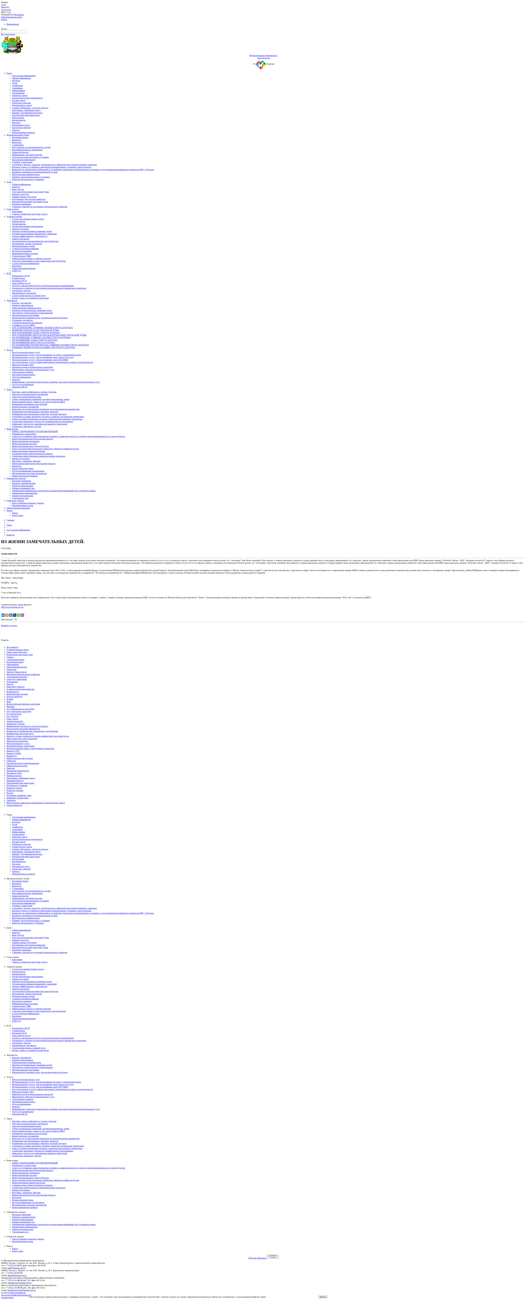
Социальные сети (20, 498)
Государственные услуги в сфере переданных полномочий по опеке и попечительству (52, 362)
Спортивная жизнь (15, 659)
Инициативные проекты (23, 132)
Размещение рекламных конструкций (29, 404)
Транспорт (11, 669)
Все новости (12, 647)
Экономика (17, 88)
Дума (9, 182)
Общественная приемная (23, 268)
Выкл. (21, 14)
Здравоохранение (15, 721)
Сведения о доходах (21, 290)
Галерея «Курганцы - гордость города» (30, 108)
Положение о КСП (21, 276)
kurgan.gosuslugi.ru (17, 1292)
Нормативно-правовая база (24, 493)
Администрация (14, 216)
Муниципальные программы (25, 315)
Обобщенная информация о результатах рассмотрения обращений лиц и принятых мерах (54, 491)
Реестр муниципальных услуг (26, 352)
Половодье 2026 (14, 773)
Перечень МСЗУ (20, 387)
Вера (9, 701)
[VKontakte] (3, 615)
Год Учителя (12, 716)
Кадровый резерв (20, 137)
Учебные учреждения (22, 162)
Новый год (12, 756)
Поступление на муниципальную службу (31, 147)
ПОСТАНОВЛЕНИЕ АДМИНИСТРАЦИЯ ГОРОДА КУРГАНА (42, 328)
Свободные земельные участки (26, 426)
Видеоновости (19, 120)
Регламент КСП (19, 281)
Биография (17, 211)
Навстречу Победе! (16, 687)
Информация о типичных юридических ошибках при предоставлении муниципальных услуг (56, 382)
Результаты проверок (22, 251)
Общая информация (21, 78)
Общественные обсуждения (20, 758)
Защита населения (20, 239)
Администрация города (18, 649)
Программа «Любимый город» (26, 110)
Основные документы (22, 320)
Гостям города (18, 100)
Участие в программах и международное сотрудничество (39, 261)
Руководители (18, 221)
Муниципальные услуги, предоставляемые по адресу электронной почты (46, 355)
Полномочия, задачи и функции (27, 244)
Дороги (10, 657)
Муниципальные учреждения (20, 746)
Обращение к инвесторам (24, 434)
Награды (16, 122)
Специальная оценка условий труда (29, 295)
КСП (9, 273)
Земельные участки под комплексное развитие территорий (39, 424)
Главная (10, 520)
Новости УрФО (14, 753)
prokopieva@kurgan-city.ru (19, 1283)
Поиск (10, 510)
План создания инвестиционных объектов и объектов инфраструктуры (45, 449)
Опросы (16, 130)
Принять (323, 1297)
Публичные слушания (17, 785)
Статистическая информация (25, 263)
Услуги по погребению (23, 384)
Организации (18, 93)
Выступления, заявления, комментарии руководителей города (36, 803)
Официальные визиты (17, 766)
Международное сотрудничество (22, 738)
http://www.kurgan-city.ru (12, 607)
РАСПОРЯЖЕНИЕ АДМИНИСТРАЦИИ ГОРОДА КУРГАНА (41, 337)
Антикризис (12, 682)
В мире (10, 699)
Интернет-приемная (21, 204)
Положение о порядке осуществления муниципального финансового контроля (49, 288)
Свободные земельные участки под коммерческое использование (42, 421)
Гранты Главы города (17, 672)
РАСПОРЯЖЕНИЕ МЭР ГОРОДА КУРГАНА (33, 342)
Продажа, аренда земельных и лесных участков (34, 392)
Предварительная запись (23, 374)
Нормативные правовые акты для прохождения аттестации (40, 318)
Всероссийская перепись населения (23, 704)
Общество (11, 761)
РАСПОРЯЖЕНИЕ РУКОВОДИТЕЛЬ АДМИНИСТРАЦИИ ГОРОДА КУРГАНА (50, 345)
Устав (14, 83)
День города (12, 719)
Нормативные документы (24, 293)
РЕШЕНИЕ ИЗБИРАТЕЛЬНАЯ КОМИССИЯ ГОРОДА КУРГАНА (43, 347)
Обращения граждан (16, 478)
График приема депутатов (24, 197)
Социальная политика (17, 677)
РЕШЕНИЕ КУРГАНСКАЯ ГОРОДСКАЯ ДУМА (35, 330)
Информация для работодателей (27, 155)
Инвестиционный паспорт (24, 444)
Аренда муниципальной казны (26, 397)
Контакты (16, 266)
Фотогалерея (18, 118)
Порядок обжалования (22, 305)
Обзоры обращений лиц (23, 488)
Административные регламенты (27, 323)
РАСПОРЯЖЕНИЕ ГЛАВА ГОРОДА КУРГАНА (35, 340)
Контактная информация (23, 160)
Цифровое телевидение (18, 798)
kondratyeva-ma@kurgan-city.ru (22, 1290)
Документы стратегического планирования (32, 313)
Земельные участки (16, 724)
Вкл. (16, 14)
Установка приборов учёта (19, 795)
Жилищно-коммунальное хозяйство (23, 674)
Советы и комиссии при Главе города (29, 214)
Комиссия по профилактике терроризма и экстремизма (32, 731)
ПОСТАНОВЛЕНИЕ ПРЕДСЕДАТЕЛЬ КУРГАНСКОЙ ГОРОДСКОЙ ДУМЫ (49, 335)
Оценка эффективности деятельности (29, 236)
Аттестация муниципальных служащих (30, 157)
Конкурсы (17, 142)
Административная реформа (25, 248)
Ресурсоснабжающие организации (28, 471)
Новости (16, 187)
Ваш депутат (18, 189)
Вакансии (16, 140)
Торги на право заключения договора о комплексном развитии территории (47, 419)
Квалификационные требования (27, 150)
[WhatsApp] (18, 615)
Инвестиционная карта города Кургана (30, 446)
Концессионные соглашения (25, 407)
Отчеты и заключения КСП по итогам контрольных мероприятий (43, 286)
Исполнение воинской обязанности (23, 729)
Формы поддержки (21, 458)
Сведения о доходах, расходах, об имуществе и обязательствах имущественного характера (54, 164)
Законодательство (20, 152)
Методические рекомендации (26, 174)
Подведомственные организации (27, 226)
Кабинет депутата (20, 194)
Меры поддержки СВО (23, 365)
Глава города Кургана (17, 652)
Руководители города (22, 105)
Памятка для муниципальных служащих (31, 177)
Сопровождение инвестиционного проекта (32, 454)
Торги (9, 389)
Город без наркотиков (17, 679)
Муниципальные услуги (18, 743)
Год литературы (14, 714)
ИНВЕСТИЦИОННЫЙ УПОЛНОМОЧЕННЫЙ (35, 431)
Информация (13, 24)
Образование (13, 664)
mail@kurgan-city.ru (16, 1268)
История (16, 80)
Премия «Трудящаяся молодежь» (27, 113)
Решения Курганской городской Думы (30, 202)
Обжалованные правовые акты (26, 308)
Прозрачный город (21, 125)
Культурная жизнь (15, 662)
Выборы (10, 706)
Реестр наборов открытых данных (28, 503)
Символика (17, 85)
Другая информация (21, 377)
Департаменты (19, 224)
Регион (10, 793)
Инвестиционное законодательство (28, 451)
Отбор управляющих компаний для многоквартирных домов (40, 399)
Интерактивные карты (22, 505)
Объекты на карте (20, 229)
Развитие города (19, 95)
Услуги (10, 350)
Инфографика (18, 90)
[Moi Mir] (10, 615)
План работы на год (21, 283)
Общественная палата (17, 667)
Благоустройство (14, 696)
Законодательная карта (22, 495)
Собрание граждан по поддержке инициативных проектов (39, 206)
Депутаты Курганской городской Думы (30, 192)
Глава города (13, 209)
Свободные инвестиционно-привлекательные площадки (38, 456)
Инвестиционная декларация (25, 441)
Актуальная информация (23, 76)
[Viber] (22, 615)
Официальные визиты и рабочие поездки (31, 258)
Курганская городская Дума (20, 654)
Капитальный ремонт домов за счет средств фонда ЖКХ (38, 402)
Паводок (11, 768)
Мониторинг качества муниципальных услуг (33, 370)
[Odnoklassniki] (7, 615)
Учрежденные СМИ (21, 256)
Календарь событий (21, 127)
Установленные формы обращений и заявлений (34, 234)
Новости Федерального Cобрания (28, 179)
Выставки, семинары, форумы (26, 461)
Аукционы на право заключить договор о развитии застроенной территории (48, 416)
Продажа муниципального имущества (30, 394)
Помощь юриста (14, 775)
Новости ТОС (13, 751)
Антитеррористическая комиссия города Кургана (35, 241)
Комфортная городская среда (20, 733)
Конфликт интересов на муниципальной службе (35, 172)
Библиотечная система (17, 694)
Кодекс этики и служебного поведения (30, 298)
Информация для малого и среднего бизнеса (27, 726)
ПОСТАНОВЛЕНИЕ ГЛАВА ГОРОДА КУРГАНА (36, 332)
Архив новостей (14, 805)
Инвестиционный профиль (25, 476)
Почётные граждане (21, 103)
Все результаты (8, 34)
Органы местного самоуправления (23, 763)
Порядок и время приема (23, 483)
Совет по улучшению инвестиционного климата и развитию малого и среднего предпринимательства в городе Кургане (68, 436)
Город (9, 73)
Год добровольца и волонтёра (20, 709)
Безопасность (13, 691)
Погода (10, 684)
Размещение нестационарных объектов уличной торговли (39, 414)
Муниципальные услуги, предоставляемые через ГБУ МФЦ (40, 360)
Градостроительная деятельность (27, 98)
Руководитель (18, 278)
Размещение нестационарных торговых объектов (35, 412)
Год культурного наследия (19, 711)
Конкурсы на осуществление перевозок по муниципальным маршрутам (45, 409)
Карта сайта (17, 515)
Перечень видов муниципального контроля (32, 367)
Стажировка (18, 145)
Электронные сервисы (22, 372)
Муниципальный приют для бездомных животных (30, 748)
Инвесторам (12, 429)
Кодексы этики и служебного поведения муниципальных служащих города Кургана (51, 167)
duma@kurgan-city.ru (17, 1275)
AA (2, 10)
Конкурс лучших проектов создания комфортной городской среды (38, 736)
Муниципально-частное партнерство (29, 473)
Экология (11, 800)
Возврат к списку (9, 625)
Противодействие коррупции (26, 115)
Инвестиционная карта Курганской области (32, 439)
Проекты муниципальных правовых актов (32, 231)
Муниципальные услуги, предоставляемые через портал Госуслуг (43, 357)
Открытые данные (15, 500)
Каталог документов (21, 303)
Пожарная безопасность (18, 771)
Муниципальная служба (18, 135)
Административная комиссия (20, 689)
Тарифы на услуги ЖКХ (23, 325)
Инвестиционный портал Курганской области (33, 463)
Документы (12, 300)
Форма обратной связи (22, 468)
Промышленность (15, 780)
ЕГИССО (16, 271)
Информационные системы (25, 253)
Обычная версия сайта (11, 17)
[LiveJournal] (14, 615)
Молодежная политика (17, 741)
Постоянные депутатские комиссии (28, 199)
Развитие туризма (15, 790)
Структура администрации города (28, 219)
